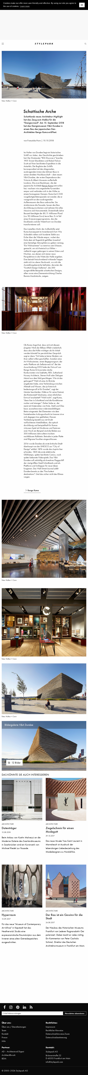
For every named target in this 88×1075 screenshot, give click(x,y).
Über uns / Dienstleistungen (14, 1026)
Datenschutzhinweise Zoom (58, 1034)
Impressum (50, 1026)
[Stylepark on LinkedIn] (24, 1007)
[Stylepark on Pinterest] (17, 1007)
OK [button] (82, 5)
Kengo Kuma (47, 185)
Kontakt (5, 1034)
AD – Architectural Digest (13, 1051)
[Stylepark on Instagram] (10, 1007)
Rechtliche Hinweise (54, 1030)
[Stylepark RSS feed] (31, 1007)
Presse (4, 1037)
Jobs (4, 1041)
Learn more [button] (25, 6)
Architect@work (8, 1055)
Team (4, 1030)
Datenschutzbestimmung (56, 1037)
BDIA (4, 1058)
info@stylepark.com (54, 1062)
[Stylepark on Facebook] (4, 1007)
